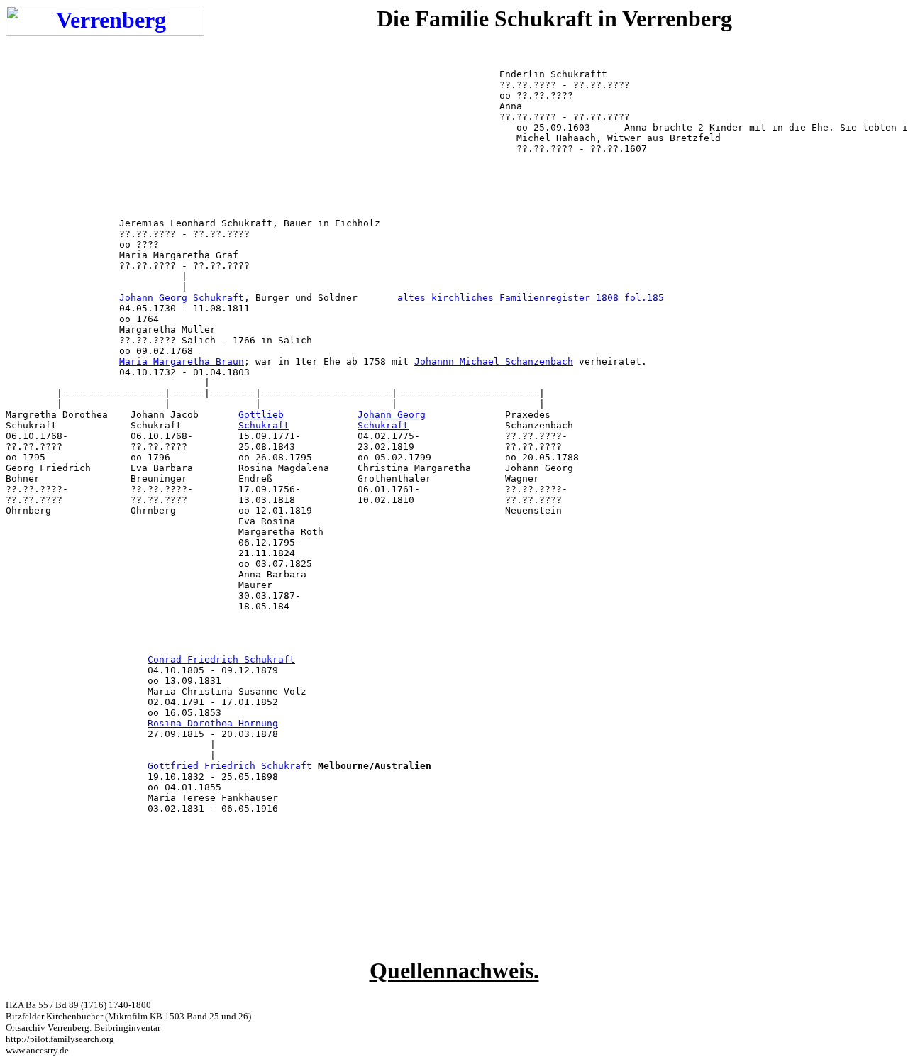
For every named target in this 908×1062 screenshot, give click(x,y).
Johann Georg (392, 414)
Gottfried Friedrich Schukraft (230, 765)
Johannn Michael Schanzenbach (493, 361)
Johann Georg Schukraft (181, 297)
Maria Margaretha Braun (181, 361)
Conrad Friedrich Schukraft (221, 659)
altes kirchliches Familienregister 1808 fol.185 (530, 297)
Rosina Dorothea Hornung (213, 723)
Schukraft (263, 425)
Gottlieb (261, 414)
